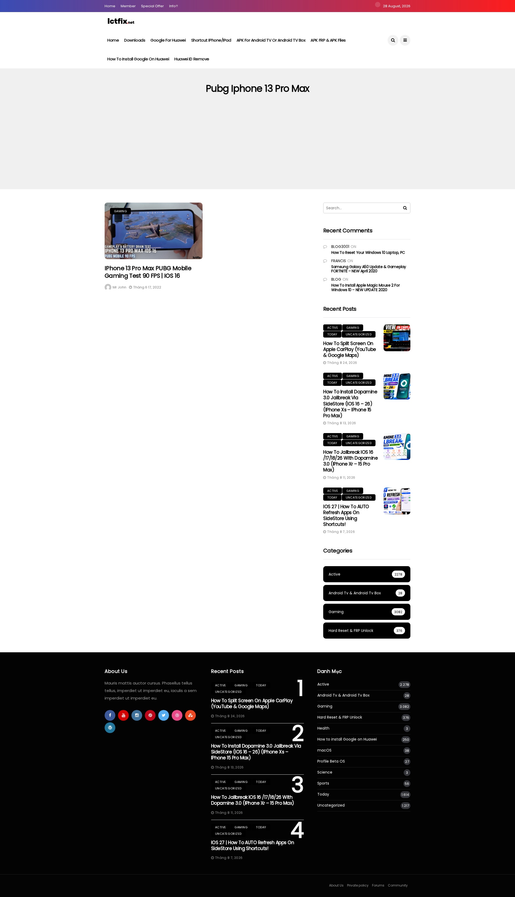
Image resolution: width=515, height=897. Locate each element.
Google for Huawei (168, 40)
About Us (336, 885)
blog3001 (340, 246)
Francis (338, 260)
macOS (324, 750)
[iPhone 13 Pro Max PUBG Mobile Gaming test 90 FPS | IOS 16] (154, 231)
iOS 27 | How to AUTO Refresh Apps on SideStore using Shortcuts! (346, 515)
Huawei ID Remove (191, 59)
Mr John (119, 287)
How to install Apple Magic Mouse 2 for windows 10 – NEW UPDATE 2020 (365, 287)
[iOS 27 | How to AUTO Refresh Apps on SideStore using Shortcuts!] (397, 501)
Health (323, 728)
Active (332, 327)
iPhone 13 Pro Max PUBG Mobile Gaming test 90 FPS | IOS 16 (148, 272)
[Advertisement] (257, 148)
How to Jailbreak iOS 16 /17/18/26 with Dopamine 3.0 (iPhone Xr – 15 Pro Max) (350, 461)
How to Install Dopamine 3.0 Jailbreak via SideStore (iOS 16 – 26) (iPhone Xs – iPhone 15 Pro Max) (350, 404)
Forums (378, 885)
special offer (152, 6)
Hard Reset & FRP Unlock (339, 717)
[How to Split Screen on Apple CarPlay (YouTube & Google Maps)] (397, 337)
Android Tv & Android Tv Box (343, 695)
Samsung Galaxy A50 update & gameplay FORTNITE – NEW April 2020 (368, 269)
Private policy (358, 885)
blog (336, 279)
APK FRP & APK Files (328, 40)
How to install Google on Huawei (138, 59)
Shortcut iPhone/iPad (211, 40)
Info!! (173, 6)
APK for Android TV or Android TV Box (271, 40)
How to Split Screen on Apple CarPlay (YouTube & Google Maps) (349, 349)
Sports (323, 783)
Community (398, 885)
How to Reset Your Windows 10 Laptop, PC (368, 252)
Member (128, 6)
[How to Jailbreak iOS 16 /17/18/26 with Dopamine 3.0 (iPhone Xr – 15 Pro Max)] (397, 446)
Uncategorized (358, 334)
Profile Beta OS (331, 761)
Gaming (120, 211)
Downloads (134, 40)
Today (332, 334)
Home (110, 6)
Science (324, 772)
